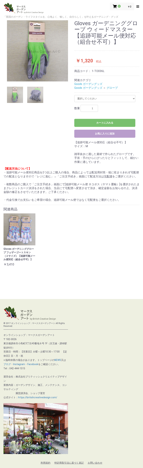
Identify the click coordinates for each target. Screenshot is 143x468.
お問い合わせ (95, 462)
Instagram (19, 364)
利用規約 (45, 462)
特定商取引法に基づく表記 (69, 462)
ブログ (7, 364)
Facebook (32, 364)
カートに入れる (104, 122)
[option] (37, 50)
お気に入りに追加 (105, 133)
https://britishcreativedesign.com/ (37, 397)
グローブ (112, 87)
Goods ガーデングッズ (88, 84)
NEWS (57, 360)
